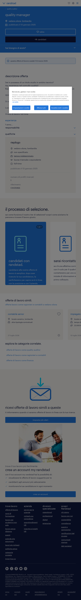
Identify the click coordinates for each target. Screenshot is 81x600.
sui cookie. (15, 102)
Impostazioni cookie (21, 108)
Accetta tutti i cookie (59, 108)
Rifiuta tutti (41, 108)
